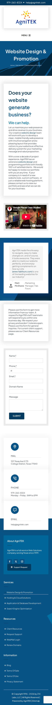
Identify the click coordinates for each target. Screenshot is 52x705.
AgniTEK (27, 701)
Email (12, 376)
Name (12, 355)
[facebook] (9, 561)
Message (13, 396)
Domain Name (16, 386)
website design (28, 132)
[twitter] (15, 561)
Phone (13, 366)
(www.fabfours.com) (22, 271)
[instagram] (22, 561)
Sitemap (36, 701)
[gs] (26, 10)
